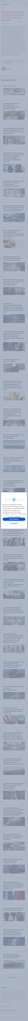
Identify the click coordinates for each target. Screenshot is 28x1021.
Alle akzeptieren (14, 519)
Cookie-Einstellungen (14, 517)
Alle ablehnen (14, 523)
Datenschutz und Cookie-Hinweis (18, 513)
